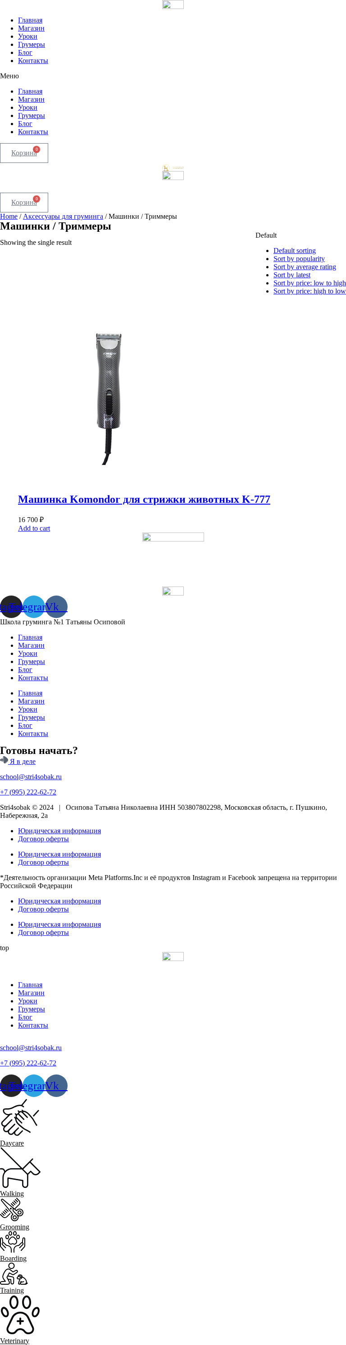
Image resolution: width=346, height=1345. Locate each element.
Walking (12, 1193)
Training (12, 1290)
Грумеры (31, 44)
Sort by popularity (299, 258)
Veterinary (14, 1341)
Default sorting (294, 250)
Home (9, 216)
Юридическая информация (59, 831)
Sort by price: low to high (309, 283)
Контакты (33, 60)
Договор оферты (43, 839)
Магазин (31, 28)
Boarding (13, 1258)
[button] (173, 76)
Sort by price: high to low (309, 291)
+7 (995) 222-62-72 (28, 792)
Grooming (14, 1227)
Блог (25, 52)
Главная (30, 20)
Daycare (12, 1143)
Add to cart (34, 528)
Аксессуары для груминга (63, 216)
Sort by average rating (304, 267)
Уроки (27, 36)
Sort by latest (291, 275)
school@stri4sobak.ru (31, 777)
